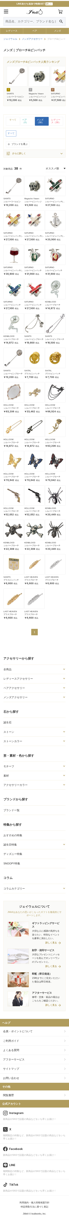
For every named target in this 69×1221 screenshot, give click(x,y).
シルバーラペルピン (15, 97)
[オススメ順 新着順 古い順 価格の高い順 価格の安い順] (56, 168)
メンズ (57, 30)
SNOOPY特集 (11, 863)
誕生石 (7, 722)
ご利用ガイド (11, 1040)
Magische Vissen (36, 94)
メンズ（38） (40, 121)
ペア (34, 30)
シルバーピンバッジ (37, 97)
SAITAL (27, 371)
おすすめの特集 (12, 835)
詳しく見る (51, 943)
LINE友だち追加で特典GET (34, 3)
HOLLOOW (8, 405)
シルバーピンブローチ (34, 339)
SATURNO (55, 94)
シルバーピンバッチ (33, 270)
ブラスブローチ (31, 580)
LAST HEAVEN (31, 577)
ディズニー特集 (12, 853)
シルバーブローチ (52, 305)
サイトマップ (11, 1068)
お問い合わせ (11, 1078)
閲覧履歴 (8, 1095)
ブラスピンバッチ (32, 374)
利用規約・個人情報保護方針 (34, 1202)
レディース (11, 30)
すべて (12, 119)
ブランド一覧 (11, 810)
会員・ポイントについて (18, 1031)
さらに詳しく (16, 153)
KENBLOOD (50, 302)
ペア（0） (25, 121)
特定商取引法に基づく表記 (34, 1206)
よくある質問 (11, 1050)
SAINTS (10, 94)
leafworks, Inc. (38, 1213)
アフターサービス (14, 1059)
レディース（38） (56, 121)
